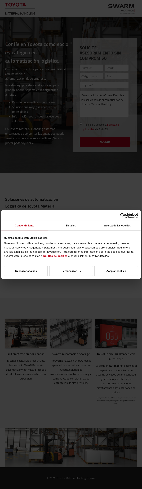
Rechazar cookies (26, 270)
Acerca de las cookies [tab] (117, 225)
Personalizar (69, 270)
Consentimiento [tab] (24, 225)
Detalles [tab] (71, 225)
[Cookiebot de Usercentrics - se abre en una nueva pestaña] (123, 215)
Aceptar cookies (116, 270)
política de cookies (55, 255)
